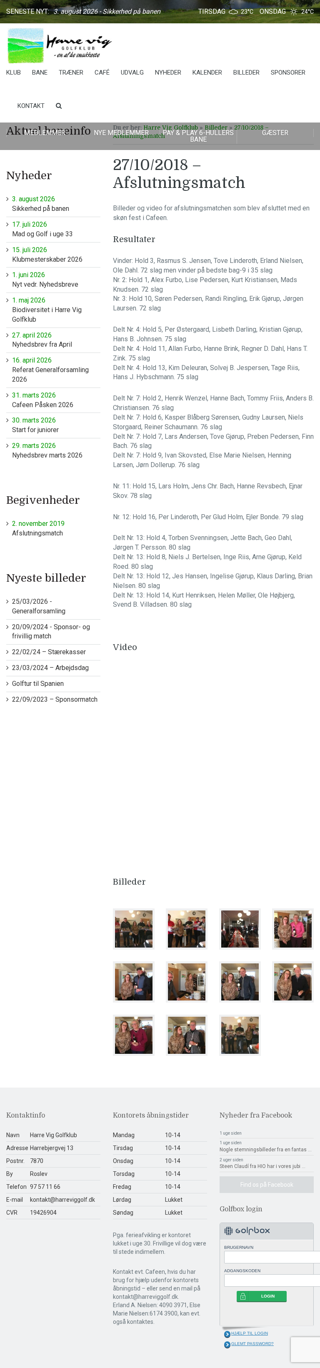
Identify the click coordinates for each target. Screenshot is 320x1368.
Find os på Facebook (266, 1184)
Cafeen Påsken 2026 (42, 400)
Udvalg (132, 72)
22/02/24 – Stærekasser (49, 652)
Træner (71, 72)
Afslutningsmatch (38, 528)
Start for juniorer (35, 425)
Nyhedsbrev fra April (42, 340)
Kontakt (31, 106)
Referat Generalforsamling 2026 (50, 369)
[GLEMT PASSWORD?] (227, 1344)
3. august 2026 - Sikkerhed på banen (106, 11)
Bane (40, 72)
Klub (13, 72)
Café (102, 72)
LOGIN (268, 1296)
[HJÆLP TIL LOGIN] (227, 1334)
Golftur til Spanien (38, 684)
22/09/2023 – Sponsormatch (55, 699)
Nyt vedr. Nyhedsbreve (45, 279)
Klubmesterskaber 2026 (47, 254)
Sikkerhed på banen (40, 204)
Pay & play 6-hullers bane (198, 136)
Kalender (207, 72)
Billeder (246, 72)
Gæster (275, 133)
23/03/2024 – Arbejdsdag (50, 668)
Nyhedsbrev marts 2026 (47, 450)
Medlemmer (44, 133)
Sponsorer (288, 72)
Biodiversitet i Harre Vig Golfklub (47, 309)
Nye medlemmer (121, 133)
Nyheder (168, 72)
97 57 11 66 (45, 1186)
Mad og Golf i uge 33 (42, 229)
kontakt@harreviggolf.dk (62, 1199)
